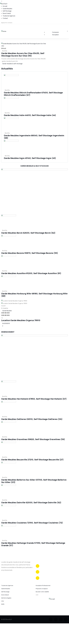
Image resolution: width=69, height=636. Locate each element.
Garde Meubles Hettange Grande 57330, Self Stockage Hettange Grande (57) (33, 544)
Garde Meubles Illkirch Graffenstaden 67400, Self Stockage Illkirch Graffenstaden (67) (33, 93)
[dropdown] (1, 1)
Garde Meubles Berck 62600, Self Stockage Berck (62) (28, 232)
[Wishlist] (1, 328)
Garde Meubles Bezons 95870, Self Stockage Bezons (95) (29, 253)
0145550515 (6, 323)
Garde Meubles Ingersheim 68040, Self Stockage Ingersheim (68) (34, 136)
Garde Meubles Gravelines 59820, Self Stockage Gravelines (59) (33, 439)
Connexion (55, 32)
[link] (1, 66)
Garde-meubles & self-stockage (12, 64)
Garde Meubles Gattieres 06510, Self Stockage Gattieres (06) (31, 419)
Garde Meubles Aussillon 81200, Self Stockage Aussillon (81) (31, 273)
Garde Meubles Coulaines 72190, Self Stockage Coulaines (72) (32, 522)
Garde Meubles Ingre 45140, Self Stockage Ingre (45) (30, 158)
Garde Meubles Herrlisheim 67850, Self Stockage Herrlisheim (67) (34, 398)
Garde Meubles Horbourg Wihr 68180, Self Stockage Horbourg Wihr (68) (34, 294)
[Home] (3, 31)
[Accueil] (52, 599)
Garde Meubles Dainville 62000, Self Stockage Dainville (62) (31, 502)
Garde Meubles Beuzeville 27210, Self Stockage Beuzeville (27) (32, 459)
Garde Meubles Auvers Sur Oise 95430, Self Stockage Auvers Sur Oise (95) (22, 54)
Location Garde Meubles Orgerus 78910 (20, 320)
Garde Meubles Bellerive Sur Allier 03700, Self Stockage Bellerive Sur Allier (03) (33, 481)
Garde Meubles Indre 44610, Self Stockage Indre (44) (30, 115)
